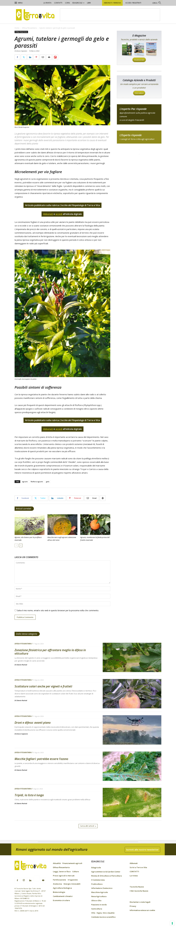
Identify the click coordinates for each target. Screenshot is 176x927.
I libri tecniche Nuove (139, 891)
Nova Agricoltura (98, 896)
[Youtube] (43, 880)
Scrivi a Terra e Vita (138, 867)
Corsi (67, 3)
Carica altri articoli (87, 826)
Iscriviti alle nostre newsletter (142, 849)
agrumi (25, 482)
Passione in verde (99, 904)
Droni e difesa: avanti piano (33, 723)
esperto (139, 137)
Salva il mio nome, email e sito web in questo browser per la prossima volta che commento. (58, 610)
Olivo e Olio (96, 900)
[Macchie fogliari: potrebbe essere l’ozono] (132, 773)
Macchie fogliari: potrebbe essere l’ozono (41, 759)
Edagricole (77, 3)
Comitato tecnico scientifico (103, 917)
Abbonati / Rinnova (112, 3)
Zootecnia (57, 884)
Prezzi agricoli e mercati (64, 875)
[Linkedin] (30, 880)
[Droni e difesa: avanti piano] (132, 737)
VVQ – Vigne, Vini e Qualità (102, 913)
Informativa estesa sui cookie (142, 910)
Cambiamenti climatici (63, 896)
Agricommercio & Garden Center (105, 871)
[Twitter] (36, 879)
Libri (89, 3)
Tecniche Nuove (137, 887)
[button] (156, 3)
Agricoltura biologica (62, 888)
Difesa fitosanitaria (29, 28)
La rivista (47, 3)
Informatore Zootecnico (101, 888)
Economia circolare (61, 900)
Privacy (133, 906)
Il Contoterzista (98, 880)
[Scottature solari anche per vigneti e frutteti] (132, 700)
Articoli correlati (23, 508)
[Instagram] (24, 880)
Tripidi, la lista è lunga (29, 795)
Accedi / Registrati (133, 3)
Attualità (57, 863)
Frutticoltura (96, 884)
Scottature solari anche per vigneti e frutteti (43, 686)
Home (17, 28)
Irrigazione (73, 880)
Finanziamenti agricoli (72, 863)
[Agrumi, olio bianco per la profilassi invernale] (30, 524)
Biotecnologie (59, 892)
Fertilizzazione (59, 880)
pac (139, 114)
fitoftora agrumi (37, 482)
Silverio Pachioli (21, 665)
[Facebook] (17, 880)
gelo (47, 482)
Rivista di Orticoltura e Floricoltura (106, 876)
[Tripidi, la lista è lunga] (132, 809)
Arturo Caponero (22, 734)
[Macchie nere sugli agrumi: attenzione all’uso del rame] (62, 524)
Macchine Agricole (99, 892)
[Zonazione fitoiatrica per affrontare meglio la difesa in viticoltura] (132, 664)
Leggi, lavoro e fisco (62, 871)
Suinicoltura (96, 908)
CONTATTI (58, 3)
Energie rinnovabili (72, 884)
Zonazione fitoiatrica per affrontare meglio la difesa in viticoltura (50, 651)
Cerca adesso (139, 93)
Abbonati (134, 863)
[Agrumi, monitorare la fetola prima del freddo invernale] (95, 524)
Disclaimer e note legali (140, 902)
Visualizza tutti (139, 60)
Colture (75, 871)
